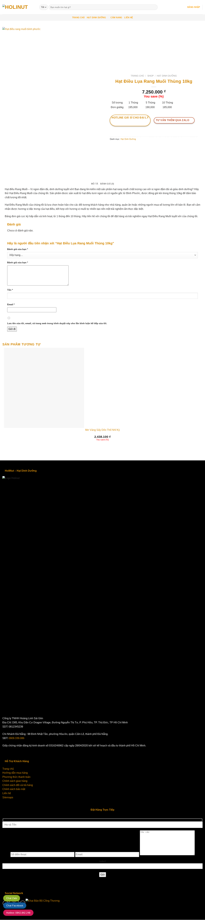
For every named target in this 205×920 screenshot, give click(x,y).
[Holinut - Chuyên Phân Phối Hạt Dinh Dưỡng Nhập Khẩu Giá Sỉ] (18, 7)
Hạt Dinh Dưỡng (96, 17)
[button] (193, 7)
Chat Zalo (11, 898)
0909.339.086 (16, 738)
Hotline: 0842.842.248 (18, 912)
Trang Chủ (78, 17)
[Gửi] (154, 7)
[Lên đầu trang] (198, 915)
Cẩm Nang (116, 17)
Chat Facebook (14, 905)
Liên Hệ (128, 17)
